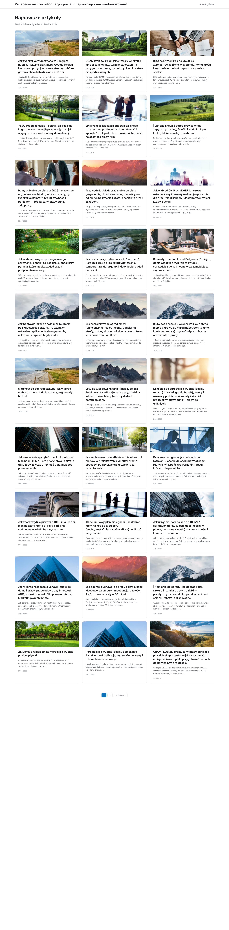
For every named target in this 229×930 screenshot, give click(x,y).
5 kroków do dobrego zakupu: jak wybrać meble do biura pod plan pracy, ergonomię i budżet (46, 392)
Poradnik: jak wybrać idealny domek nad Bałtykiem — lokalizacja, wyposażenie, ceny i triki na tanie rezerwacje (114, 655)
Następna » (120, 695)
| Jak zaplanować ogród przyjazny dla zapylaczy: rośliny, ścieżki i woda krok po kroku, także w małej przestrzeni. (179, 129)
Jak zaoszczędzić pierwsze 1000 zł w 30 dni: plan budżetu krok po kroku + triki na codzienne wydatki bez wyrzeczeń (47, 525)
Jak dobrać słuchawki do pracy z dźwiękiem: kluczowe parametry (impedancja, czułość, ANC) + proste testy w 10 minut (114, 590)
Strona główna (206, 4)
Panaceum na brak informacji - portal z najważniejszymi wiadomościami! (71, 4)
